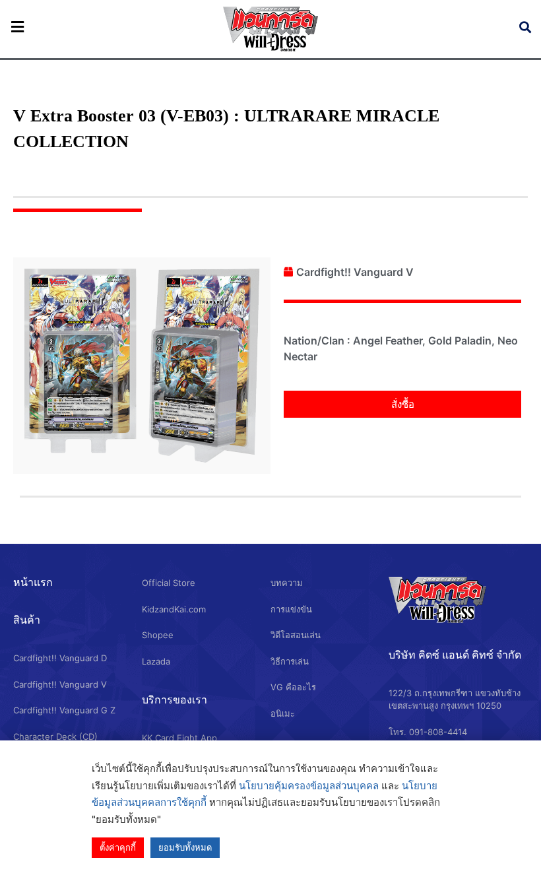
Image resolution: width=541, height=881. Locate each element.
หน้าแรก (33, 582)
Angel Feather (387, 340)
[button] (402, 404)
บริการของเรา (174, 699)
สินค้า (26, 619)
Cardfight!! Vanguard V (355, 271)
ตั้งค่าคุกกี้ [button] (118, 847)
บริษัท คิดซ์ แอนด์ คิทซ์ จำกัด (455, 654)
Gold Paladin (460, 340)
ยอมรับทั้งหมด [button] (185, 847)
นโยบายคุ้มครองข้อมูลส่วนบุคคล (309, 785)
